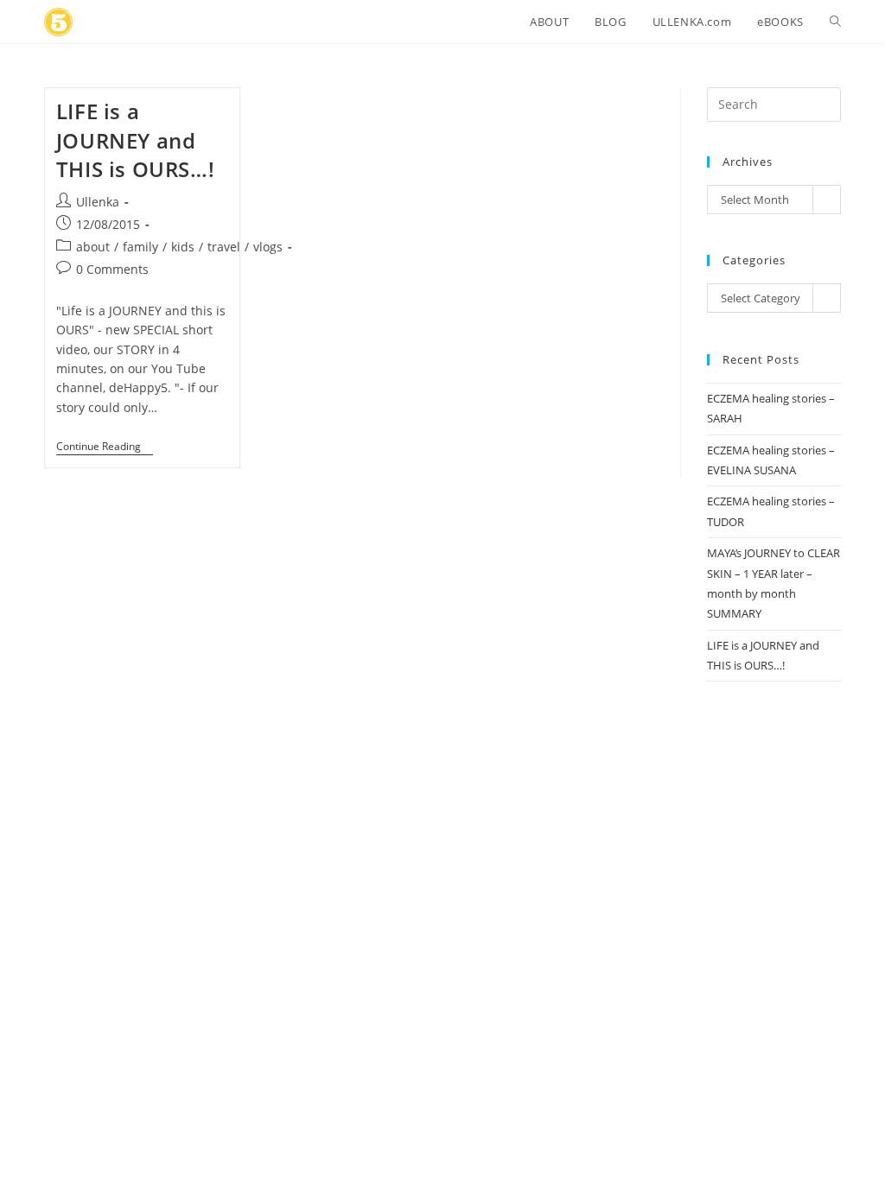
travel (223, 246)
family (140, 246)
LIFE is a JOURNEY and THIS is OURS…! (135, 140)
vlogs (268, 246)
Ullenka (97, 201)
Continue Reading (104, 448)
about (93, 246)
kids (182, 246)
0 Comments (112, 269)
